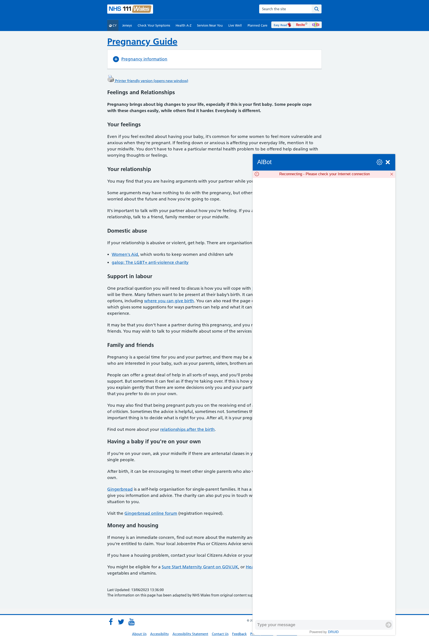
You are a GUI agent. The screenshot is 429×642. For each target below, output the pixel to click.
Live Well (235, 25)
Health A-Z (183, 25)
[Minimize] (388, 162)
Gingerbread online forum (150, 513)
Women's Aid (125, 254)
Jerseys (127, 25)
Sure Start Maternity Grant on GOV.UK (200, 566)
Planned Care (257, 25)
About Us (139, 634)
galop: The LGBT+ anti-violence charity (150, 262)
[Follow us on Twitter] (121, 621)
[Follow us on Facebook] (110, 621)
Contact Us (220, 634)
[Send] (388, 625)
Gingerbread (120, 489)
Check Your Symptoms (154, 25)
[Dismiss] (391, 174)
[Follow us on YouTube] (131, 621)
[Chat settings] (379, 162)
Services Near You (210, 25)
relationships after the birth (187, 429)
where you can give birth (169, 300)
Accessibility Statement (190, 634)
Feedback (239, 634)
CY (114, 25)
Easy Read (280, 25)
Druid (333, 632)
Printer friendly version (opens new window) (151, 81)
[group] (324, 399)
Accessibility (159, 634)
